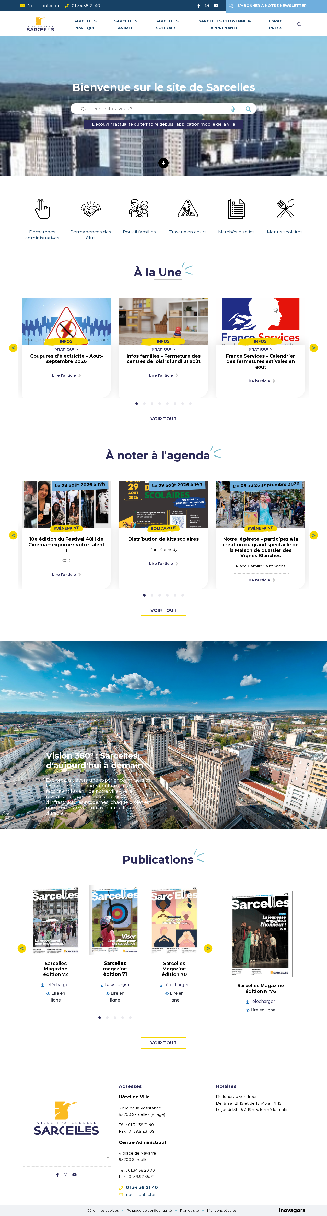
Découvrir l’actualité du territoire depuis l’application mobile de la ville (163, 124)
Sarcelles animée (125, 24)
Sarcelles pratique (85, 24)
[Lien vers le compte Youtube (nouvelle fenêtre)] (216, 5)
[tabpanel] (42, 214)
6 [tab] (175, 403)
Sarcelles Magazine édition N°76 (260, 988)
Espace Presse (277, 24)
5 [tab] (167, 403)
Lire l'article (64, 375)
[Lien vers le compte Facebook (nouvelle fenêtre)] (199, 5)
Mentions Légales (221, 1210)
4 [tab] (159, 403)
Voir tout (163, 418)
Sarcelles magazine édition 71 (115, 968)
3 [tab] (152, 403)
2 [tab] (144, 403)
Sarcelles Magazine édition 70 (174, 969)
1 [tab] (136, 403)
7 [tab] (182, 403)
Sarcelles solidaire (167, 24)
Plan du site (189, 1210)
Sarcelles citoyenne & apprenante (224, 24)
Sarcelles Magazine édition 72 (55, 969)
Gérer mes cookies (103, 1210)
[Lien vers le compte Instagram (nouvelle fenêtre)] (207, 5)
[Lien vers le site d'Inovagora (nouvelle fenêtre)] (292, 1210)
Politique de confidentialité (149, 1210)
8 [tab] (190, 403)
